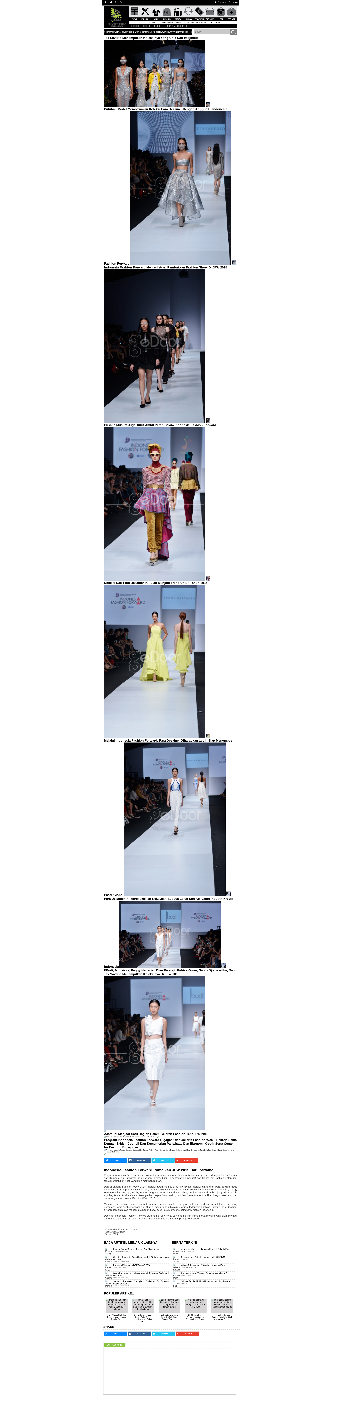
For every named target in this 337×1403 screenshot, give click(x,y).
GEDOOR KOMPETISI (182, 26)
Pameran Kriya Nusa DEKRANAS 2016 (131, 1265)
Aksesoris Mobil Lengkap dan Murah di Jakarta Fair (205, 1249)
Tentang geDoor (154, 22)
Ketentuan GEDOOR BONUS (209, 22)
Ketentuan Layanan (191, 22)
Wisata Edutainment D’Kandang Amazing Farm (203, 1265)
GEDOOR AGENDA (170, 26)
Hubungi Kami (167, 22)
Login (235, 2)
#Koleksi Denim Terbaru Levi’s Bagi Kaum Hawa (117, 32)
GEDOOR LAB (146, 26)
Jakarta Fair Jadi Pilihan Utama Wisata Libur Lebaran (206, 1281)
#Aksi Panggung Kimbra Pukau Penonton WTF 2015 (165, 32)
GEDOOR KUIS (135, 26)
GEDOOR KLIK (158, 26)
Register (222, 2)
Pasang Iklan (177, 22)
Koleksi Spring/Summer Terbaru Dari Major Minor (136, 1249)
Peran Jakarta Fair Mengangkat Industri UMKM (203, 1257)
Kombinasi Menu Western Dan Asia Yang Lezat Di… (205, 1273)
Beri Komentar (114, 1344)
